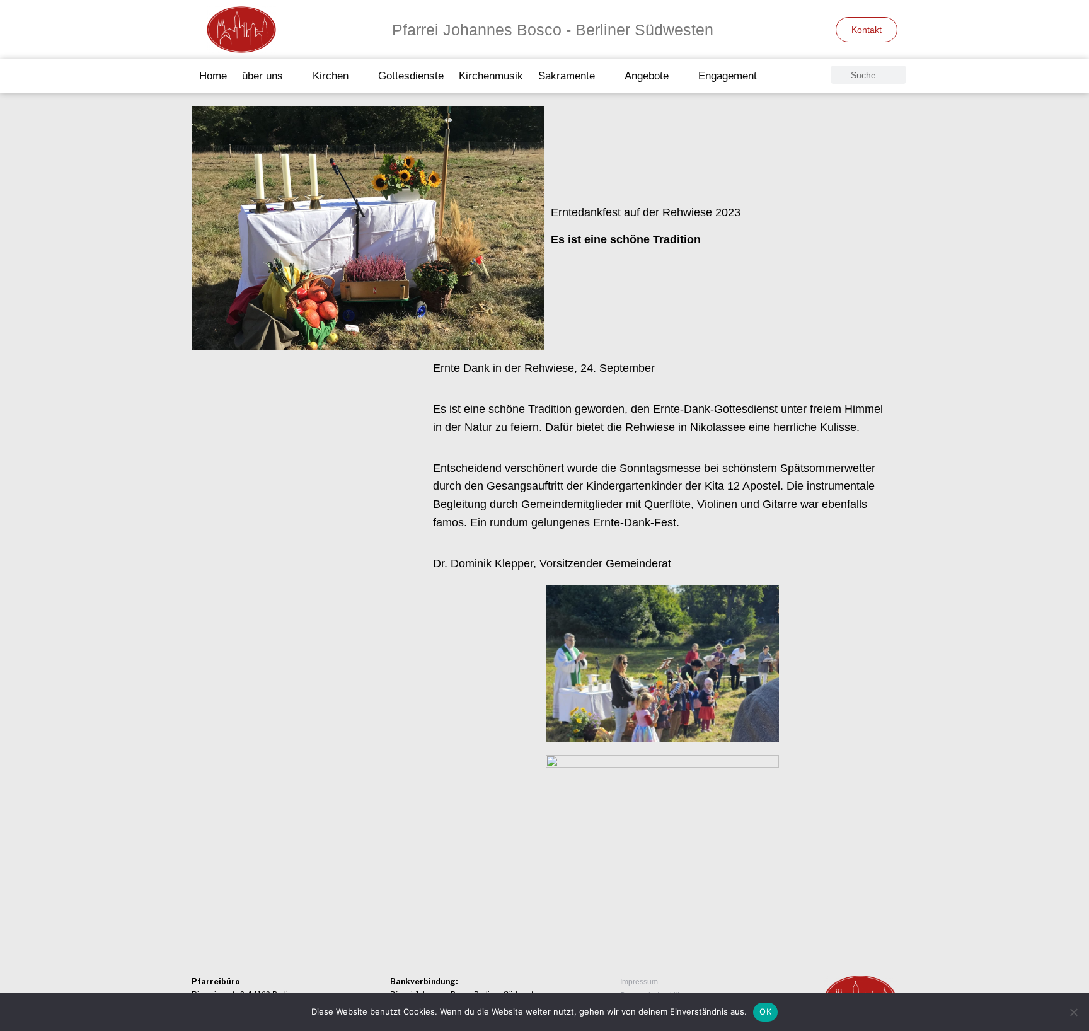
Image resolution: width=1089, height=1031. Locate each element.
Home (213, 76)
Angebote (647, 76)
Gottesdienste (411, 76)
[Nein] (1073, 1012)
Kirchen (331, 76)
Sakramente (566, 76)
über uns (262, 76)
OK (765, 1011)
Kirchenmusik (491, 76)
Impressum (639, 981)
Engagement (727, 76)
